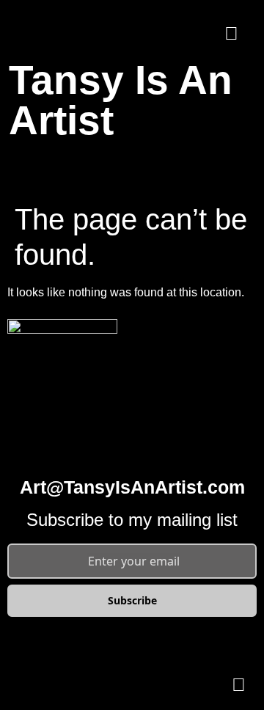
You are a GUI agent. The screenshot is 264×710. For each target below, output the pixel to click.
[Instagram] (150, 33)
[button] (132, 169)
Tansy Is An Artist (120, 100)
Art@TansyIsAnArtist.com (132, 487)
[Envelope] (231, 33)
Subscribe (132, 600)
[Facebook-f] (190, 33)
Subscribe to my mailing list (132, 520)
